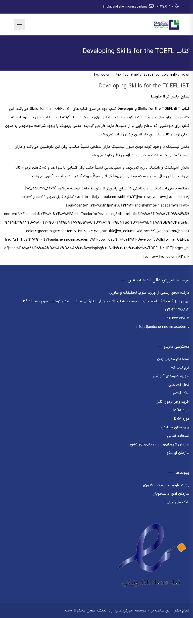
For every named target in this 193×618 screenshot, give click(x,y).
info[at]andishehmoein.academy (125, 7)
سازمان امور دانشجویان (171, 494)
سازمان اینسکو (178, 453)
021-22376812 (177, 310)
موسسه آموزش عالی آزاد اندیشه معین (117, 610)
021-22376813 (177, 318)
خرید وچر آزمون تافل (172, 402)
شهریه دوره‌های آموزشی (171, 376)
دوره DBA (181, 419)
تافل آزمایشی (178, 385)
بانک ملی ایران (178, 502)
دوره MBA (181, 410)
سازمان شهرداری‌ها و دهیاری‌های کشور (159, 444)
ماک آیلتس (180, 393)
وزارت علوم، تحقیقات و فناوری (166, 485)
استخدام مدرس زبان (173, 359)
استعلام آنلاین (178, 436)
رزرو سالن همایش (175, 427)
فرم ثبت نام (180, 368)
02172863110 (165, 7)
